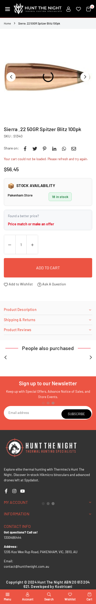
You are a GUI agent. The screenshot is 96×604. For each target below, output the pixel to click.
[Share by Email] (74, 148)
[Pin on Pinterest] (44, 148)
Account (27, 599)
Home (7, 23)
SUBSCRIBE (76, 414)
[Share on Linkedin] (54, 148)
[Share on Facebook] (25, 148)
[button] (8, 9)
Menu (7, 599)
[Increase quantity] (32, 244)
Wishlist (70, 599)
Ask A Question (53, 284)
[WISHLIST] (78, 9)
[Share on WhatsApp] (64, 148)
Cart (89, 599)
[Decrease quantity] (9, 244)
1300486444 (12, 538)
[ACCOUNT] (68, 9)
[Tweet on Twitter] (35, 148)
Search (49, 599)
